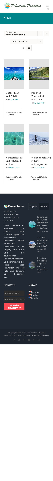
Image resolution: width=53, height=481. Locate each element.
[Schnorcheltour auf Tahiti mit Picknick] (14, 138)
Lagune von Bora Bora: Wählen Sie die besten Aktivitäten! (42, 223)
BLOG (15, 217)
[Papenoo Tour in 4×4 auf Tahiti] (39, 74)
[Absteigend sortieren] (46, 33)
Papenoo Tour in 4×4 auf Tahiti (37, 96)
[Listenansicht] (28, 48)
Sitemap (45, 335)
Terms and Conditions (21, 335)
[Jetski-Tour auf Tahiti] (14, 74)
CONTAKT (8, 220)
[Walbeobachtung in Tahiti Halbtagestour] (39, 138)
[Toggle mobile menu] (47, 5)
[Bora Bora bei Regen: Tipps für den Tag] (32, 265)
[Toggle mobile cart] (47, 8)
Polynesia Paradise (29, 333)
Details (19, 112)
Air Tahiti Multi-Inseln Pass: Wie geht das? (42, 241)
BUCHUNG (8, 214)
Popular (33, 206)
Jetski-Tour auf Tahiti (12, 94)
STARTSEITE (9, 211)
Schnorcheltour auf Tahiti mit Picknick (14, 161)
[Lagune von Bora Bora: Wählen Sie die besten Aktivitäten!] (32, 224)
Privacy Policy (36, 335)
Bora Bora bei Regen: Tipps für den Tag (42, 262)
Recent (44, 206)
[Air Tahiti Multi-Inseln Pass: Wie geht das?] (32, 244)
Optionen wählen (11, 113)
